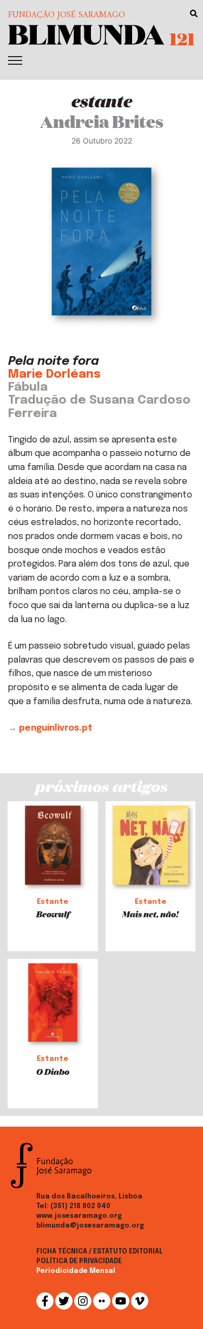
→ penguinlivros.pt (50, 728)
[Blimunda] (86, 34)
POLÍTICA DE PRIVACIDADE (79, 1261)
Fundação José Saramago (66, 15)
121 (182, 38)
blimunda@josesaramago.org (90, 1226)
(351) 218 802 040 (80, 1206)
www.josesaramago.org (79, 1216)
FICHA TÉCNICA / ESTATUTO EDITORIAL (99, 1252)
